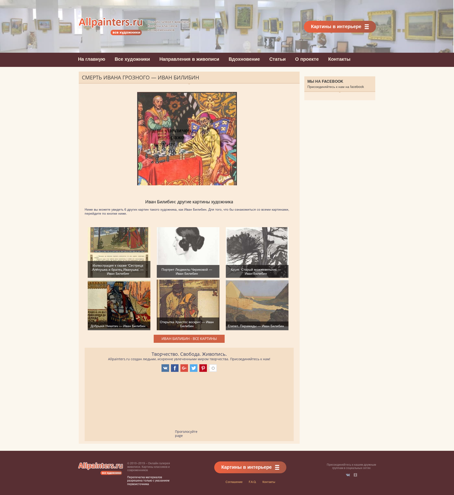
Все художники (132, 58)
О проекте (307, 58)
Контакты (339, 58)
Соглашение (234, 482)
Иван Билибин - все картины (189, 338)
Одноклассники (355, 475)
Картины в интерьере (336, 26)
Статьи (277, 58)
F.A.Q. (252, 482)
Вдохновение (244, 58)
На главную (91, 58)
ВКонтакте (348, 475)
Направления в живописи (189, 58)
